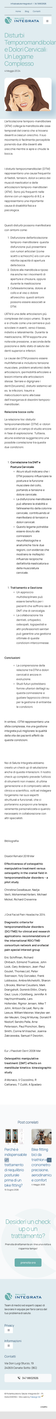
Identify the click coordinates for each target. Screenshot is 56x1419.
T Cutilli (22, 1084)
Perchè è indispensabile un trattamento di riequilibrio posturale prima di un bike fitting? (15, 1167)
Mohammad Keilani (24, 894)
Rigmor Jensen (27, 1003)
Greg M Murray (29, 1017)
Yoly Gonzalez (27, 976)
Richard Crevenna (25, 899)
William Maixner (23, 1012)
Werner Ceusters (27, 985)
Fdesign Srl (35, 1397)
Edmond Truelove (28, 962)
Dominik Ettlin (28, 989)
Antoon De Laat (22, 1008)
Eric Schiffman (13, 957)
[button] (6, 1160)
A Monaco (10, 1080)
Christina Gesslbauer (17, 890)
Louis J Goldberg (22, 994)
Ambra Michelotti (29, 980)
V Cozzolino (25, 1080)
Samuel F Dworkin (32, 1035)
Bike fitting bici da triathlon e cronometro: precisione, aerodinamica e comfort (42, 1164)
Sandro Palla (22, 1022)
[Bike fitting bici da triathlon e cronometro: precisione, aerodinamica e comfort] (42, 1136)
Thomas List (22, 971)
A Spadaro (35, 1084)
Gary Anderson (21, 966)
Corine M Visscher (24, 1031)
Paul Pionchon (28, 1026)
